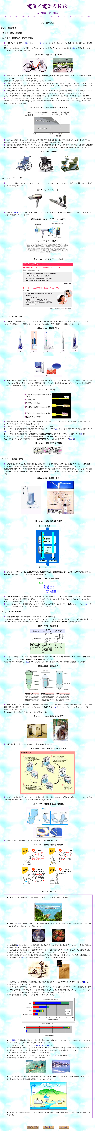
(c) (81, 434)
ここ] (86, 604)
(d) (71, 436)
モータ (41, 43)
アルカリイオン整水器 (42, 1045)
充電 (73, 48)
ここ (31, 421)
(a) (66, 321)
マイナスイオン (19, 212)
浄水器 (12, 1040)
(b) (81, 321)
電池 (26, 43)
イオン (55, 1055)
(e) (70, 439)
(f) (73, 439)
